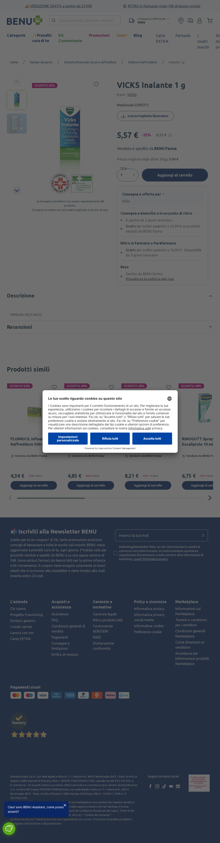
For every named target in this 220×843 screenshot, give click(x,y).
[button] (9, 829)
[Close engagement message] (65, 805)
